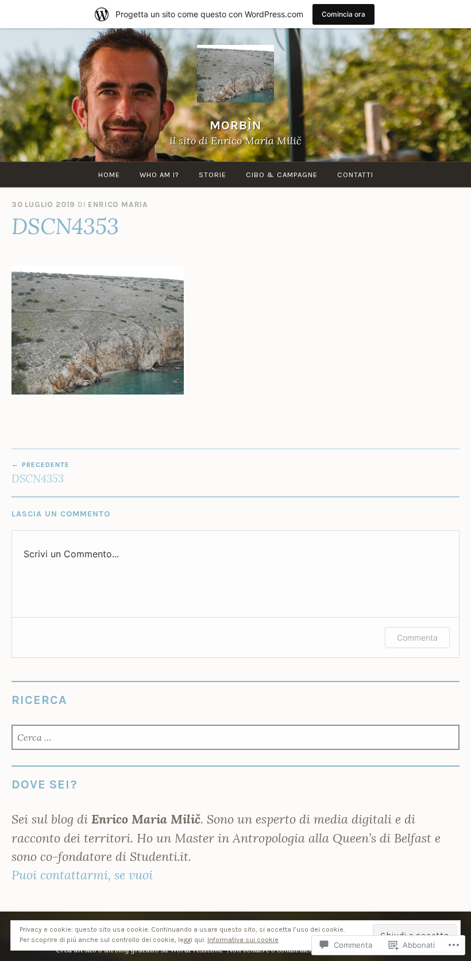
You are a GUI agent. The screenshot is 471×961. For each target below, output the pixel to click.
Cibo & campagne (282, 174)
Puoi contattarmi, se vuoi (82, 875)
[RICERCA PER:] (235, 738)
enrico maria (118, 204)
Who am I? (159, 174)
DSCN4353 (40, 473)
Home (109, 174)
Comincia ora (343, 14)
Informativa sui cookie (243, 940)
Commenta (417, 637)
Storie (212, 174)
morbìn (236, 125)
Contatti (355, 174)
